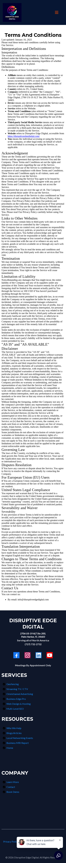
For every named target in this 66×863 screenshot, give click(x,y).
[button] (56, 12)
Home (9, 747)
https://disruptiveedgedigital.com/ (24, 136)
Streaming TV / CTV (17, 689)
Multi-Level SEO (15, 708)
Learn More (12, 781)
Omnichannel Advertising (19, 693)
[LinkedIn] (38, 655)
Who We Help (13, 728)
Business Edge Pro (16, 698)
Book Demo (12, 791)
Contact (10, 786)
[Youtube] (49, 655)
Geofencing (12, 684)
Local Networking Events (19, 737)
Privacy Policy (10, 841)
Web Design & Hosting (18, 703)
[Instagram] (27, 655)
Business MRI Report (17, 742)
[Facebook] (16, 655)
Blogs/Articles (14, 733)
